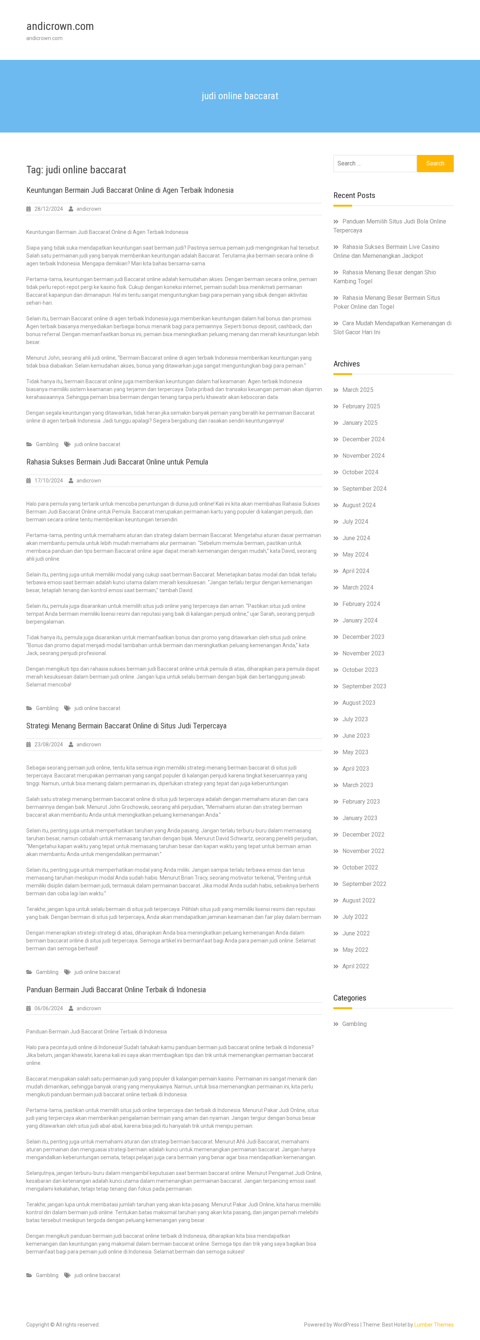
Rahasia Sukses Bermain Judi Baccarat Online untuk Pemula (117, 461)
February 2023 (361, 801)
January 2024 (360, 620)
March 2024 (358, 587)
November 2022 (363, 851)
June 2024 (356, 538)
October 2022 (360, 867)
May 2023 (355, 752)
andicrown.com (60, 26)
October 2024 (360, 472)
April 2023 (355, 768)
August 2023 (359, 702)
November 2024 (363, 455)
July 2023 (355, 719)
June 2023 (356, 735)
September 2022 (364, 883)
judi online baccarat (97, 444)
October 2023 (360, 669)
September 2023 (364, 686)
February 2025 (361, 406)
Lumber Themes (434, 1325)
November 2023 (363, 653)
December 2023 (363, 636)
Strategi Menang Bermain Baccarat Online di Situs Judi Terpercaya (126, 725)
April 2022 (355, 966)
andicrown (88, 209)
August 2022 (359, 900)
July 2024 (355, 521)
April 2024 (355, 571)
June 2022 (356, 933)
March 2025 (358, 389)
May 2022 (355, 949)
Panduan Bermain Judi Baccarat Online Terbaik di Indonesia (116, 989)
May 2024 (355, 554)
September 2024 (364, 488)
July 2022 (355, 916)
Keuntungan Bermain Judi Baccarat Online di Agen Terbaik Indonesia (130, 190)
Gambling (47, 444)
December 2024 (363, 439)
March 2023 (358, 785)
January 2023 (360, 818)
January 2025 (360, 422)
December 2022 (363, 834)
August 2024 (359, 505)
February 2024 (361, 603)
